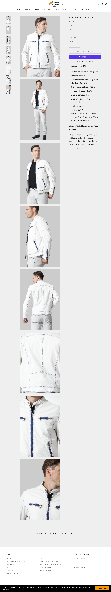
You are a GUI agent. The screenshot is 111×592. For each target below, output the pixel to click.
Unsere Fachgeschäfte (84, 9)
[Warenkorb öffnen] (106, 4)
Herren (27, 9)
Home (18, 9)
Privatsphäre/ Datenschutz (14, 564)
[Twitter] (77, 148)
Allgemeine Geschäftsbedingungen (17, 561)
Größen (46, 9)
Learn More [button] (6, 589)
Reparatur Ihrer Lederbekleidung (49, 561)
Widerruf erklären (102, 588)
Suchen (42, 558)
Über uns (9, 558)
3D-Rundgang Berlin (12, 573)
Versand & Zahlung (45, 567)
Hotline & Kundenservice (47, 570)
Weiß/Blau (73, 37)
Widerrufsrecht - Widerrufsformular (50, 564)
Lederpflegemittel (62, 9)
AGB (8, 567)
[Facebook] (75, 148)
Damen (36, 9)
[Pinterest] (79, 148)
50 (70, 29)
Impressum (10, 570)
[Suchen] (102, 4)
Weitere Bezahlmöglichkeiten (85, 61)
